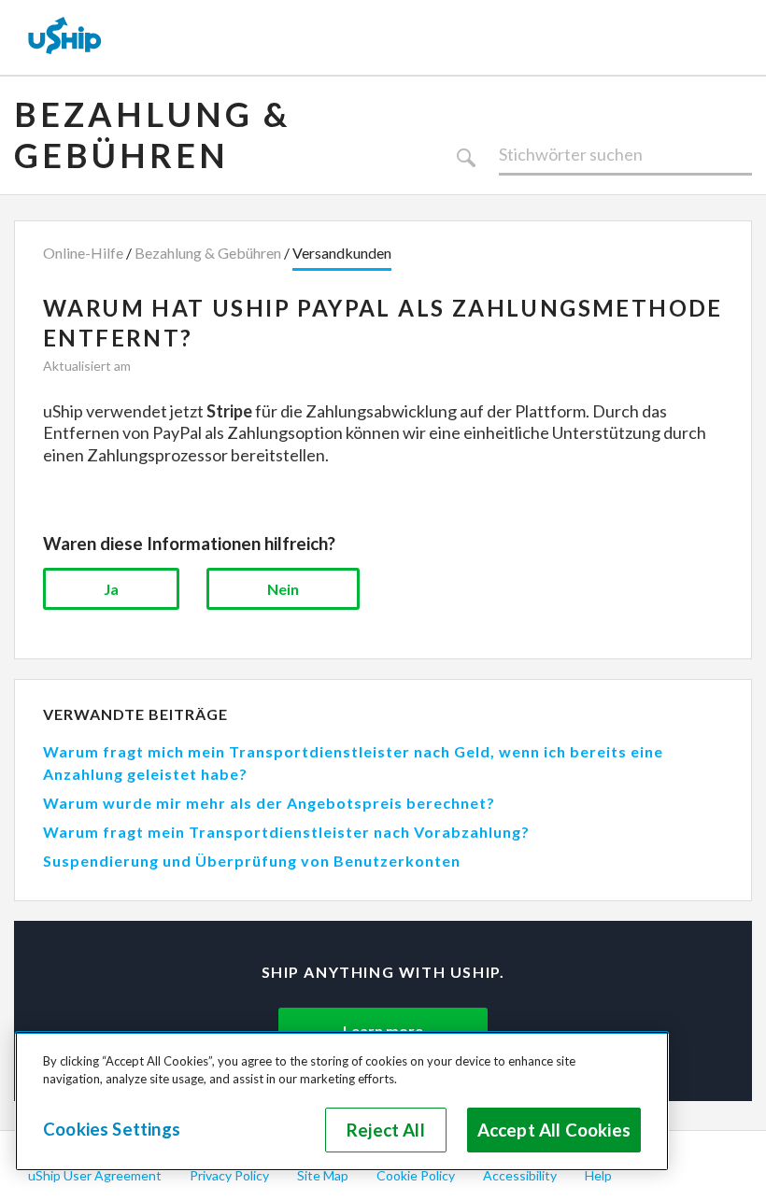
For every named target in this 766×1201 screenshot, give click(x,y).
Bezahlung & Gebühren (152, 134)
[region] (342, 1101)
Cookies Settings (111, 1129)
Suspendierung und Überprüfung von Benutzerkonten (252, 860)
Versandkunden (341, 252)
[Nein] (283, 589)
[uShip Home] (65, 37)
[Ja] (111, 589)
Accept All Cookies (554, 1130)
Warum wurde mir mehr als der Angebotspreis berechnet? (269, 803)
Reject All (386, 1130)
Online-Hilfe (83, 252)
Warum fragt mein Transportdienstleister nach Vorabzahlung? (286, 832)
